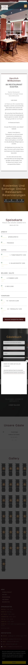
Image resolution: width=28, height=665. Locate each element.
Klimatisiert (22, 201)
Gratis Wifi (6, 201)
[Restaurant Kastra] (4, 7)
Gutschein (17, 201)
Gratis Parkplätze (11, 201)
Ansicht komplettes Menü (14, 319)
